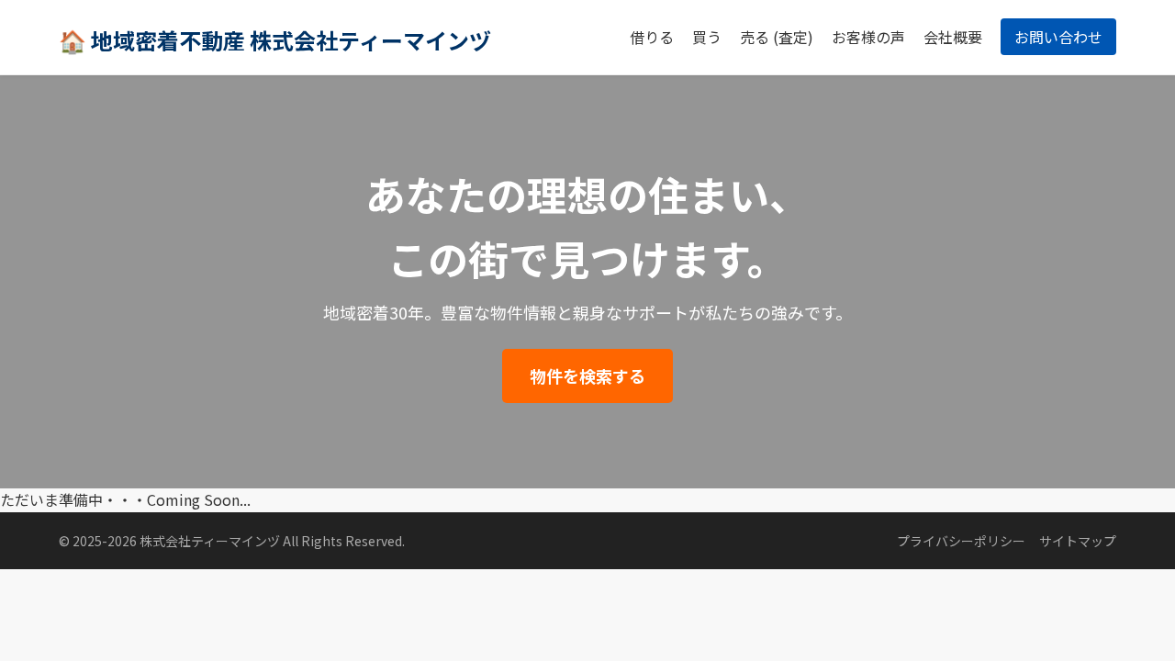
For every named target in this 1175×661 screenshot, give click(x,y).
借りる (652, 37)
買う (707, 37)
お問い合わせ (1058, 37)
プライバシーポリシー (961, 541)
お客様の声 (868, 37)
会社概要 (952, 37)
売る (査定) (776, 37)
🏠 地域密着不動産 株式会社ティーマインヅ (275, 40)
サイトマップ (1077, 541)
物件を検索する (587, 375)
